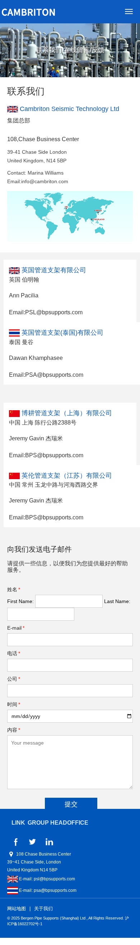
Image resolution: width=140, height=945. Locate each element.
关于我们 (43, 908)
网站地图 (16, 908)
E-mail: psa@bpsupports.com (47, 890)
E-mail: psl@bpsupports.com (46, 878)
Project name (29, 14)
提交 (71, 804)
